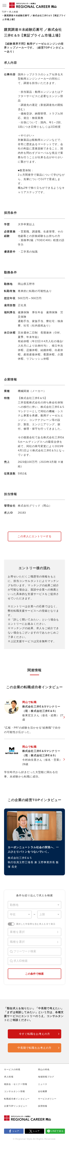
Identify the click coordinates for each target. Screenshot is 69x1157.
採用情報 (42, 1106)
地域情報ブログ (46, 1077)
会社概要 (42, 1091)
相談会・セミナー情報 (15, 1084)
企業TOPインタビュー (15, 1106)
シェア (15, 1131)
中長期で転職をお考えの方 (34, 1047)
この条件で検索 (34, 973)
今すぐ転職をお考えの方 (34, 1033)
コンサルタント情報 (14, 1091)
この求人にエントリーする (34, 536)
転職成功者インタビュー (16, 1099)
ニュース (42, 1084)
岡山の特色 (44, 1069)
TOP (4, 12)
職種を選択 (17, 941)
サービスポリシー (47, 1099)
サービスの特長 (12, 1069)
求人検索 (13, 12)
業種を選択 (17, 931)
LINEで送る (57, 1131)
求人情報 (8, 1077)
